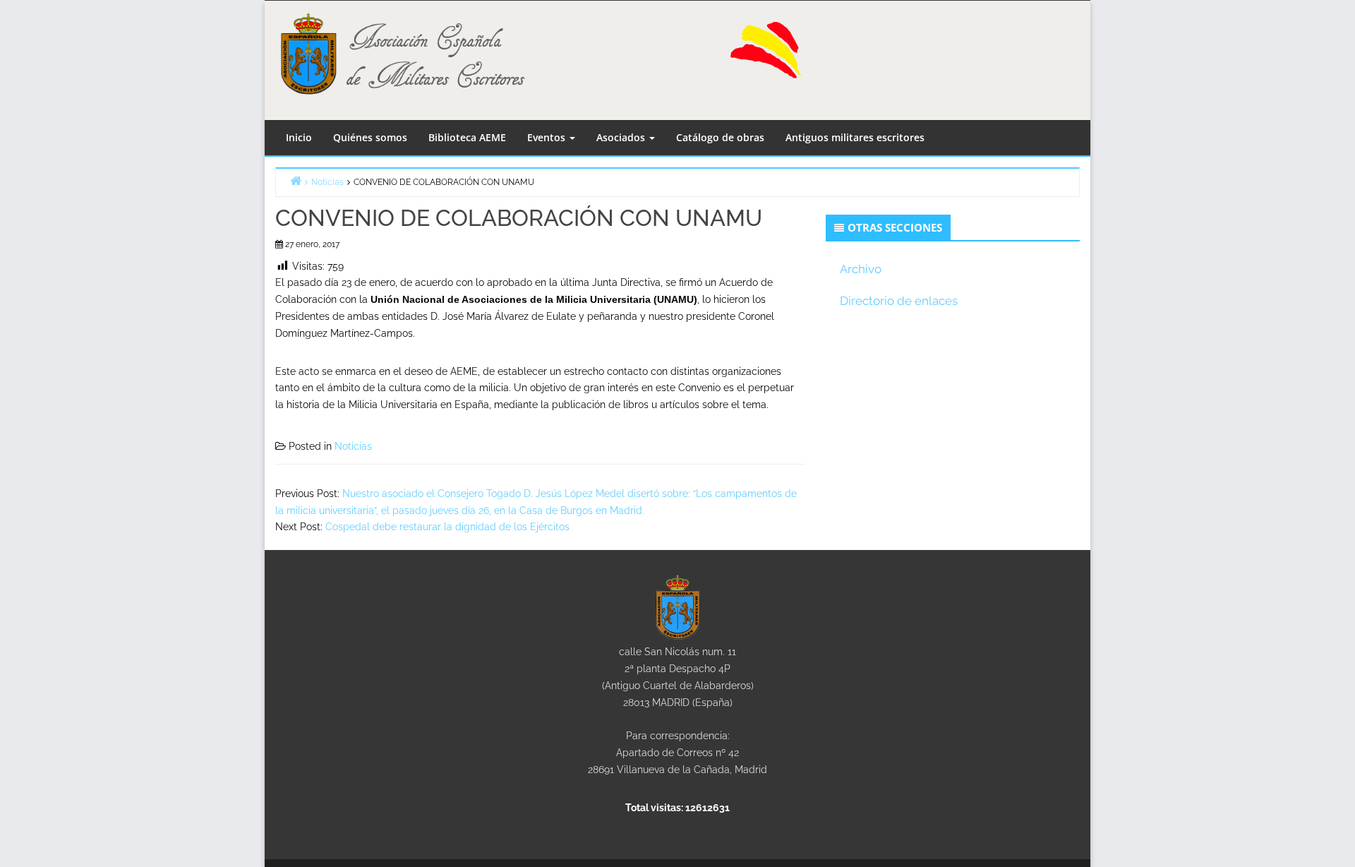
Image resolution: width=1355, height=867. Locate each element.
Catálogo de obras (720, 137)
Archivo (860, 269)
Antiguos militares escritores (855, 137)
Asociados (622, 137)
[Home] (295, 180)
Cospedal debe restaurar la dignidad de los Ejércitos (447, 526)
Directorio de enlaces (899, 301)
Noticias (353, 446)
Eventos (547, 137)
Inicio (299, 137)
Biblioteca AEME (467, 137)
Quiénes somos (370, 137)
